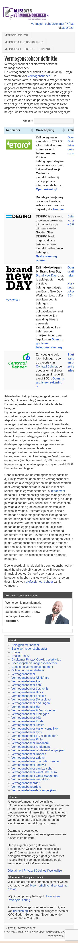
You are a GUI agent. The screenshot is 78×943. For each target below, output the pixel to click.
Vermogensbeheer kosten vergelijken (35, 728)
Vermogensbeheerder (25, 783)
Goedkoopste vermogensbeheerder (34, 663)
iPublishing (20, 910)
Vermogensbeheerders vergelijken (33, 790)
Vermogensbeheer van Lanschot (32, 768)
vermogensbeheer (39, 76)
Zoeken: (27, 120)
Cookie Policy (20, 655)
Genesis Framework (58, 932)
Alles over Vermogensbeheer (33, 13)
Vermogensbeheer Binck (27, 692)
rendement (58, 490)
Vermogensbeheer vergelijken (24, 42)
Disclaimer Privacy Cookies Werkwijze (36, 659)
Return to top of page (22, 928)
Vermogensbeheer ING (26, 717)
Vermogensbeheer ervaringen (30, 703)
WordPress (55, 936)
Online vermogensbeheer (27, 670)
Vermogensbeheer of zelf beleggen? (34, 735)
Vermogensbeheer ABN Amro (30, 677)
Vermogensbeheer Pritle (27, 739)
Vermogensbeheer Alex (26, 681)
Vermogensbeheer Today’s (28, 764)
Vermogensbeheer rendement (30, 746)
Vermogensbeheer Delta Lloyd (31, 699)
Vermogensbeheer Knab (27, 721)
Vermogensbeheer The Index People (35, 761)
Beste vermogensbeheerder (29, 648)
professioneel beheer (39, 581)
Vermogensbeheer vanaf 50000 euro (34, 775)
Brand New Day (46, 275)
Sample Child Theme (29, 932)
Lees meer (58, 209)
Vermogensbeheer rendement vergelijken (38, 750)
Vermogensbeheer (16, 35)
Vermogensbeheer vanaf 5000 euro (34, 772)
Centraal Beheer (46, 366)
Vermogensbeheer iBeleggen (30, 714)
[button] (32, 130)
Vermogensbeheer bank (26, 684)
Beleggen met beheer (25, 645)
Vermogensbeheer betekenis (29, 688)
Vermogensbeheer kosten (27, 724)
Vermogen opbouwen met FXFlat (52, 23)
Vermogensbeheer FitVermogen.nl (33, 710)
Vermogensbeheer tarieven (28, 757)
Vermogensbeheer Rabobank (30, 743)
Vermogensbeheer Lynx (26, 732)
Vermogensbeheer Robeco (28, 754)
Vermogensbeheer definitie (28, 695)
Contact (45, 49)
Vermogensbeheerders (19, 49)
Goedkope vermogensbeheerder (32, 666)
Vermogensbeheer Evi (25, 706)
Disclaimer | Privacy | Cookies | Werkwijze (35, 870)
